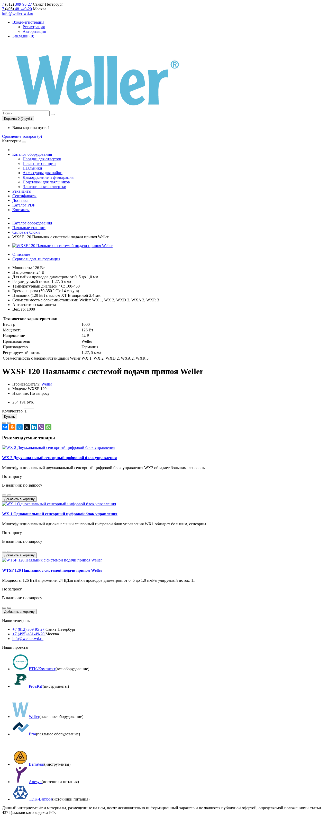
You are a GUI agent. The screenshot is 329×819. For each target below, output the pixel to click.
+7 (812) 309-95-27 (28, 629)
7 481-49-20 (17, 9)
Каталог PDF (23, 205)
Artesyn (35, 781)
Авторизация (34, 31)
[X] (27, 427)
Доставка (20, 200)
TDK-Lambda (40, 799)
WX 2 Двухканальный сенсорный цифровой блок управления (59, 458)
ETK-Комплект (42, 669)
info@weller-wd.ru (17, 13)
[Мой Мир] (19, 427)
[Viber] (41, 427)
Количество (12, 411)
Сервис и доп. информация (36, 259)
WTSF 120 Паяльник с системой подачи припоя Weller (52, 570)
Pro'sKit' (36, 686)
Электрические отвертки (44, 186)
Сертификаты (24, 196)
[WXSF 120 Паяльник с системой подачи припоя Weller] (62, 245)
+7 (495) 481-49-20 (28, 634)
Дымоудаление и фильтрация (48, 177)
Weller (46, 384)
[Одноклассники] (12, 427)
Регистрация (34, 27)
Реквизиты (21, 191)
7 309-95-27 (17, 4)
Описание (21, 254)
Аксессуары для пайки (42, 173)
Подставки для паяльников (46, 182)
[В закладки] (4, 423)
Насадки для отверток (42, 159)
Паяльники (32, 168)
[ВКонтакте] (5, 427)
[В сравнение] (9, 423)
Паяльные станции (39, 163)
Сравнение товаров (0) (22, 136)
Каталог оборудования (32, 154)
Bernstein (36, 764)
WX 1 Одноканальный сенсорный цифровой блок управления (59, 514)
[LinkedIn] (34, 427)
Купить (9, 417)
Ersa (32, 734)
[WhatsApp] (48, 427)
